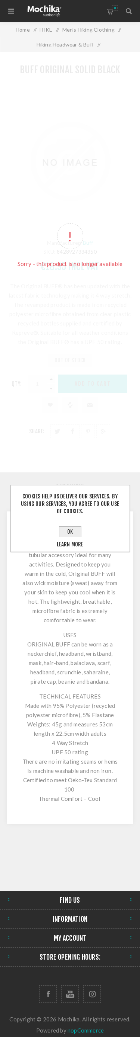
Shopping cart (115, 8)
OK (70, 532)
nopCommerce (86, 1030)
